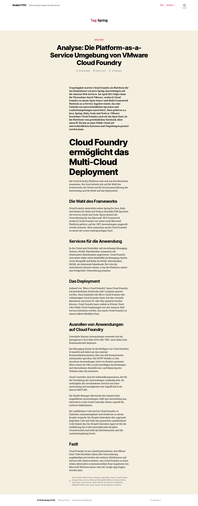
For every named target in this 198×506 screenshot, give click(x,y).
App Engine (105, 477)
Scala (92, 485)
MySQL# (110, 480)
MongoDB (102, 480)
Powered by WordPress (82, 500)
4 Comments (116, 71)
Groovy (86, 480)
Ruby (87, 485)
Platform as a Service (105, 482)
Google (75, 480)
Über (162, 5)
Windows (117, 485)
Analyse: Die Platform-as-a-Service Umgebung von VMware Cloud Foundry (99, 55)
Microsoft (93, 480)
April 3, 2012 (101, 71)
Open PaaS (76, 482)
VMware (110, 485)
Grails (80, 480)
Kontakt (170, 5)
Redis (82, 485)
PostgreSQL (118, 482)
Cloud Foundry (121, 477)
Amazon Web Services (84, 477)
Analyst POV (19, 5)
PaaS (94, 482)
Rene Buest (86, 71)
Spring (103, 485)
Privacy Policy (63, 500)
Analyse (97, 477)
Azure (113, 477)
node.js (116, 480)
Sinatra (97, 485)
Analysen (99, 40)
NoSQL (123, 480)
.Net (73, 477)
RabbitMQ (76, 485)
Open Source (86, 482)
